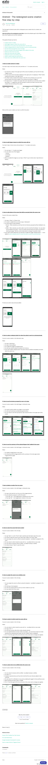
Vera (3, 7)
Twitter (5, 710)
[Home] (5, 3)
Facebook (3, 710)
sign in (6, 752)
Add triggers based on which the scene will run (15, 44)
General (7, 7)
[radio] (21, 717)
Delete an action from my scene (12, 51)
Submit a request (36, 2)
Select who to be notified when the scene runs (15, 57)
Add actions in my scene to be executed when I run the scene (18, 45)
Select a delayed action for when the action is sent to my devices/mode (20, 47)
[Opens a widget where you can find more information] (43, 762)
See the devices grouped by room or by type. (15, 48)
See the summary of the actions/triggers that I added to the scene (19, 50)
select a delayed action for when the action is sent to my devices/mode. (25, 234)
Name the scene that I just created (12, 53)
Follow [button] (43, 23)
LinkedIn (7, 710)
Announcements (13, 7)
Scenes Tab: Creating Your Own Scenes (11, 735)
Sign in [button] (43, 2)
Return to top (5, 727)
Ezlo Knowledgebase (10, 23)
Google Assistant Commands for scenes (11, 740)
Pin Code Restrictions (7, 737)
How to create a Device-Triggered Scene (11, 742)
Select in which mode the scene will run (13, 56)
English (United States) (39, 760)
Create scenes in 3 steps (10, 42)
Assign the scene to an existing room (13, 54)
